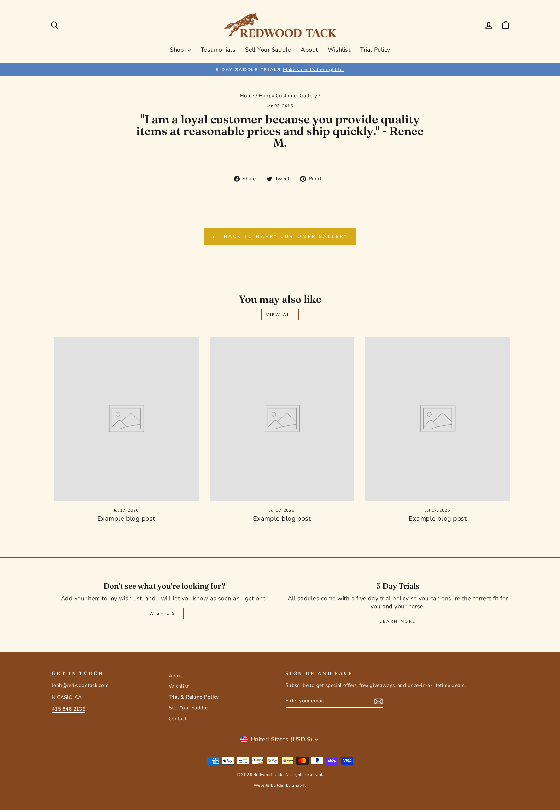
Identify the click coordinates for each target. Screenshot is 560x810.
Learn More (397, 621)
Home (247, 96)
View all (280, 314)
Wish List (164, 613)
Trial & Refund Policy (194, 697)
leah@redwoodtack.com (80, 685)
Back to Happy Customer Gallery (284, 236)
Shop (178, 50)
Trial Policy (375, 50)
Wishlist (339, 50)
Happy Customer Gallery (288, 96)
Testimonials (218, 50)
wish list (130, 598)
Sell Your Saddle (268, 50)
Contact (178, 719)
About (309, 50)
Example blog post (126, 518)
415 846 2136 (68, 709)
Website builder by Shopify (280, 785)
